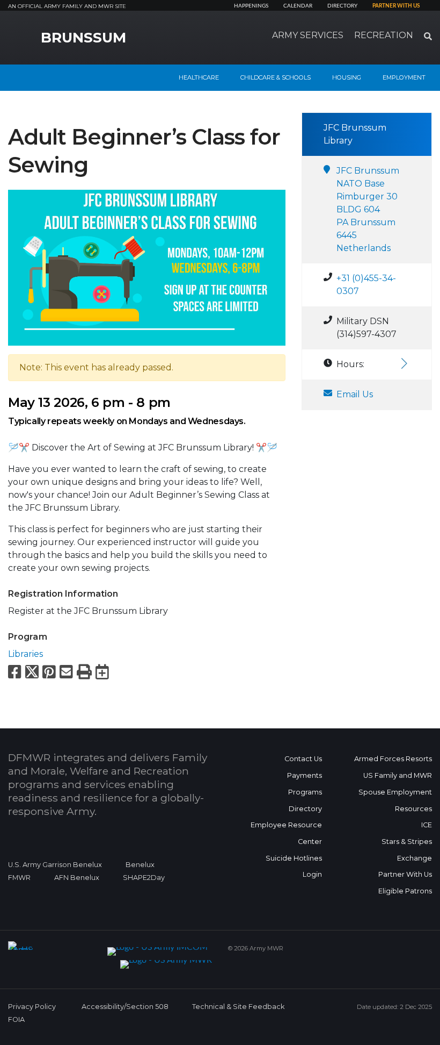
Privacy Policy (32, 1007)
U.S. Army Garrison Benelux (55, 865)
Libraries (25, 654)
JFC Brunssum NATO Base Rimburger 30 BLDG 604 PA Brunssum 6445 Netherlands (367, 209)
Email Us (354, 394)
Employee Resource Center (286, 833)
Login (312, 874)
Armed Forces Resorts (393, 759)
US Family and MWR (397, 775)
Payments (304, 775)
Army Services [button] (307, 35)
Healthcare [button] (199, 77)
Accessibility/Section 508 (125, 1007)
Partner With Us (405, 874)
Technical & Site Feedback (238, 1007)
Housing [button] (346, 77)
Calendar (297, 6)
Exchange (414, 858)
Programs (305, 792)
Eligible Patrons (405, 891)
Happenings (251, 6)
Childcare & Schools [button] (275, 77)
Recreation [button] (383, 35)
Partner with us (396, 6)
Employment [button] (404, 77)
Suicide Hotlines (294, 858)
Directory (342, 6)
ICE (426, 825)
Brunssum (83, 37)
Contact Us (303, 759)
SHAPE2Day (144, 878)
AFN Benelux (76, 878)
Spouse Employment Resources (395, 800)
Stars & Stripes (407, 842)
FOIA (16, 1019)
